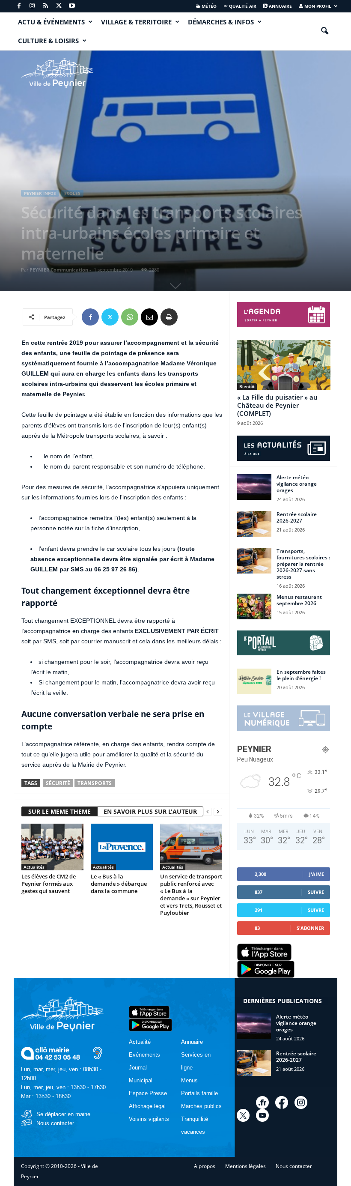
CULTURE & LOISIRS (48, 40)
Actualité (140, 1042)
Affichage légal (147, 1106)
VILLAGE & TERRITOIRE (136, 22)
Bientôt (247, 386)
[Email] (149, 317)
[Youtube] (72, 6)
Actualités (34, 867)
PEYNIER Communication (59, 269)
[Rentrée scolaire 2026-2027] (254, 524)
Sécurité (58, 783)
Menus (189, 1080)
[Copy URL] (188, 317)
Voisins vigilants (149, 1119)
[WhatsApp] (129, 317)
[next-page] (218, 811)
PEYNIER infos (40, 193)
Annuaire (280, 6)
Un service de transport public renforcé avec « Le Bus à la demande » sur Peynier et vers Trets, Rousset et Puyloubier (191, 894)
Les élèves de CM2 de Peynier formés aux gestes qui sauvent (48, 883)
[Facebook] (19, 6)
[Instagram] (32, 6)
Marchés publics (201, 1106)
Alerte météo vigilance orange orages (297, 484)
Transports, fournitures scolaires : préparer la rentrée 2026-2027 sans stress (303, 563)
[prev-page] (207, 811)
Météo (208, 6)
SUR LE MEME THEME (59, 811)
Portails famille (199, 1093)
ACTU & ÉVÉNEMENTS (51, 22)
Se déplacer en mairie (63, 1114)
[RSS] (45, 6)
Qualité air (242, 6)
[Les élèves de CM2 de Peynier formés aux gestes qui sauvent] (52, 847)
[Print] (169, 317)
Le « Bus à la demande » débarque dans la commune (119, 883)
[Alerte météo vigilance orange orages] (254, 487)
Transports (94, 783)
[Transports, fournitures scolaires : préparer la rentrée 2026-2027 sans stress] (254, 561)
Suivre (316, 892)
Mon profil (317, 6)
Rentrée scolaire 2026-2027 (297, 517)
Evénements (144, 1055)
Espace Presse (148, 1093)
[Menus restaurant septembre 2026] (254, 606)
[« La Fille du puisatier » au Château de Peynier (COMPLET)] (283, 365)
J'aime (316, 874)
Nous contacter (55, 1123)
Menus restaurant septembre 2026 (299, 600)
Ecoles (72, 193)
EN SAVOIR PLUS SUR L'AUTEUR (150, 811)
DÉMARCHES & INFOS (221, 22)
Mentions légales (245, 1166)
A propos (204, 1166)
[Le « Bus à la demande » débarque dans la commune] (122, 847)
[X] (59, 6)
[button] (324, 31)
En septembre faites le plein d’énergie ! (301, 675)
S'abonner (310, 928)
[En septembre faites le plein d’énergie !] (254, 681)
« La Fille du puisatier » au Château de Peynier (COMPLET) (277, 405)
